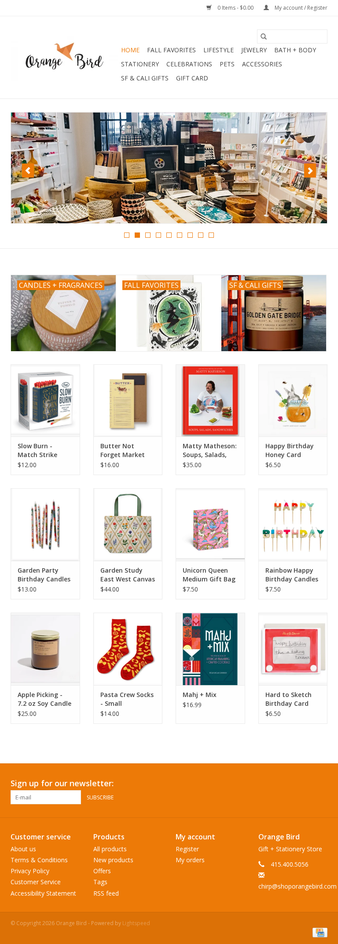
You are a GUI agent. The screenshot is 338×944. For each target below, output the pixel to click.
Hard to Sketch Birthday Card (288, 699)
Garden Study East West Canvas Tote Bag (127, 575)
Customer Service (36, 882)
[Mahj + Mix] (210, 649)
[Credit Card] (318, 932)
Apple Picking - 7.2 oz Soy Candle (44, 699)
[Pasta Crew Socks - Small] (128, 649)
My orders (190, 860)
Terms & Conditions (39, 860)
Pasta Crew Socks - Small (127, 699)
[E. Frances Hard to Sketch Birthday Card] (293, 649)
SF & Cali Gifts (145, 78)
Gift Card (192, 78)
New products (113, 860)
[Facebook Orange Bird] (305, 784)
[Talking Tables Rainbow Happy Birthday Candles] (293, 524)
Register (187, 849)
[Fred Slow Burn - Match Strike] (45, 400)
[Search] (263, 36)
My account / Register (300, 7)
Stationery (140, 64)
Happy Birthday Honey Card (289, 450)
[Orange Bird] (64, 57)
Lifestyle (218, 50)
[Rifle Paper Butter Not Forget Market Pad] (128, 400)
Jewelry (254, 50)
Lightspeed (136, 923)
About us (23, 849)
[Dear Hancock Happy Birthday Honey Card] (293, 400)
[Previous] (28, 170)
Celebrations (189, 64)
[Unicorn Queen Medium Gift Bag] (210, 524)
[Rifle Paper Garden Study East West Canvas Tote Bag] (128, 524)
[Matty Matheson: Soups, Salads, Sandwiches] (210, 400)
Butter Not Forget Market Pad (122, 450)
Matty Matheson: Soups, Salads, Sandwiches (210, 450)
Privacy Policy (30, 871)
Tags (100, 882)
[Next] (310, 170)
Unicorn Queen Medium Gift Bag (209, 574)
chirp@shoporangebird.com (297, 886)
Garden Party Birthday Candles (44, 574)
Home (130, 50)
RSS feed (106, 893)
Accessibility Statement (43, 893)
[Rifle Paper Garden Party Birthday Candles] (45, 524)
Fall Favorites (171, 50)
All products (110, 849)
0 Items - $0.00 (235, 7)
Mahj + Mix (200, 694)
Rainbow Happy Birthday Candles (291, 574)
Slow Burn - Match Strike (37, 450)
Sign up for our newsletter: (62, 783)
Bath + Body (295, 50)
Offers (102, 871)
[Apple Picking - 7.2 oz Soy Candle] (45, 649)
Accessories (262, 64)
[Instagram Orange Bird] (320, 784)
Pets (227, 64)
